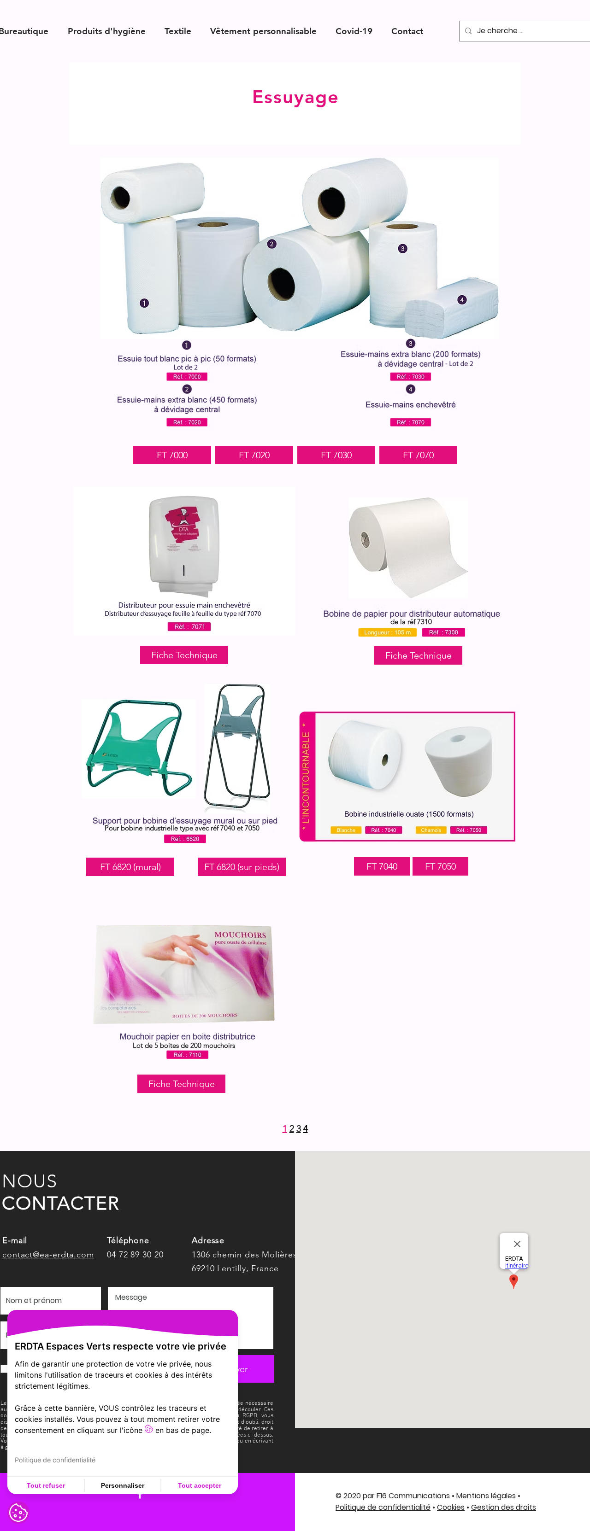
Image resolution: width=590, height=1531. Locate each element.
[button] (106, 31)
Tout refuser (46, 1485)
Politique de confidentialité (383, 1507)
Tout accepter (199, 1485)
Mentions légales (486, 1495)
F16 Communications (413, 1495)
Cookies (451, 1507)
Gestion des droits (503, 1507)
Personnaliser (122, 1485)
